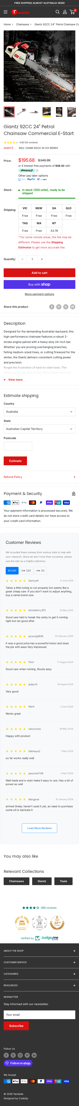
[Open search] (58, 12)
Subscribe (16, 1026)
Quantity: (10, 259)
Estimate (15, 461)
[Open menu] (5, 11)
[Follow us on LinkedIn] (34, 1055)
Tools (63, 881)
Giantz (8, 147)
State (7, 421)
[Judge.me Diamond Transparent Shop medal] (37, 922)
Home (7, 24)
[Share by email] (72, 306)
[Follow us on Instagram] (20, 1055)
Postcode (10, 438)
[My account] (65, 12)
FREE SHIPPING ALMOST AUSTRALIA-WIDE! (39, 2)
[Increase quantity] (42, 259)
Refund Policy (13, 477)
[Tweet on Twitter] (65, 306)
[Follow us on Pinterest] (27, 1055)
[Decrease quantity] (22, 259)
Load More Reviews (39, 828)
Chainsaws (22, 24)
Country (9, 403)
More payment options (39, 294)
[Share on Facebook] (51, 306)
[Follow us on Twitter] (13, 1055)
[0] (72, 12)
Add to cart (39, 273)
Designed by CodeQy (16, 1098)
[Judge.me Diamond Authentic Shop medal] (19, 922)
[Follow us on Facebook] (6, 1055)
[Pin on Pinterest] (58, 306)
